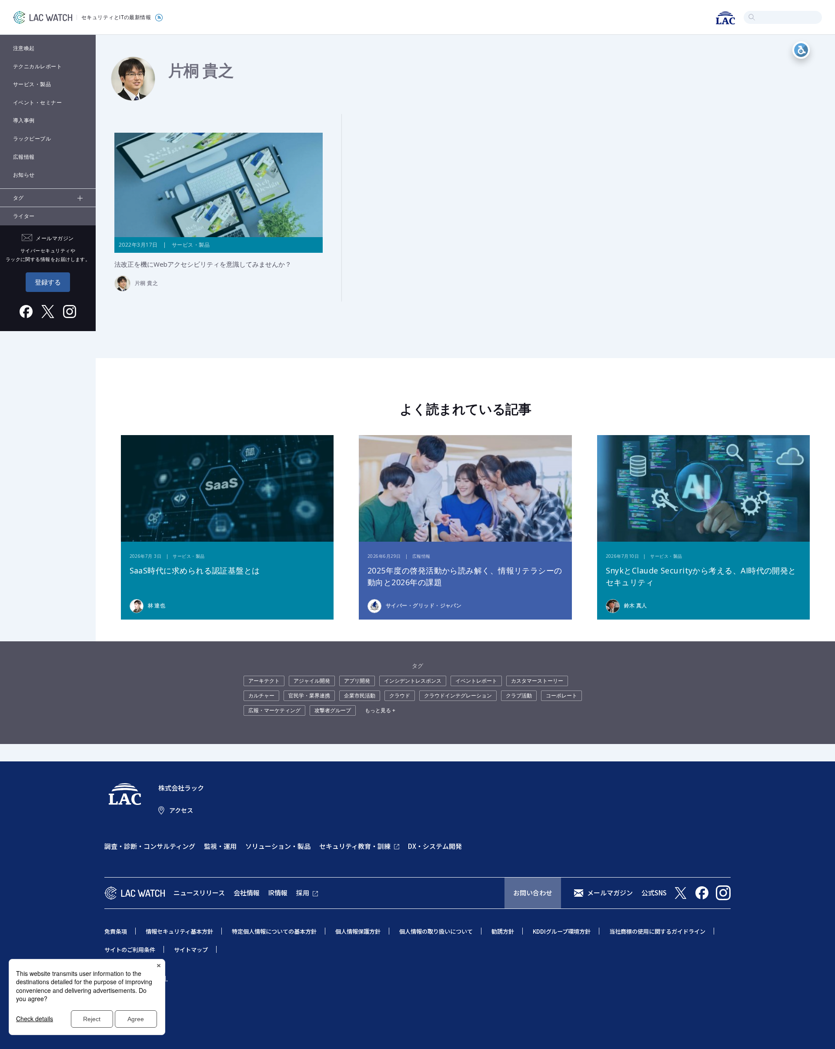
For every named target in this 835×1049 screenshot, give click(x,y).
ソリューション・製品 (278, 846)
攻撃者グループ (332, 710)
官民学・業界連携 (309, 695)
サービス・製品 (32, 84)
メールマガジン (610, 892)
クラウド (399, 695)
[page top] (818, 1031)
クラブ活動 (519, 695)
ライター (24, 216)
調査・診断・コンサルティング (149, 846)
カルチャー (261, 695)
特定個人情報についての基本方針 (274, 931)
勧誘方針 (502, 931)
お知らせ (24, 174)
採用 (302, 892)
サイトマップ (191, 949)
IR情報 (277, 892)
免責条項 (115, 931)
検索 (751, 17)
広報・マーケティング (274, 710)
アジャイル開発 (312, 680)
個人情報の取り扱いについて (436, 931)
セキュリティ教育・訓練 (355, 846)
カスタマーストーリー (537, 680)
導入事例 (24, 120)
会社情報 (247, 892)
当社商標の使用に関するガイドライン (657, 931)
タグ (18, 197)
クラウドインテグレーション (458, 695)
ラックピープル (32, 138)
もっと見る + (380, 710)
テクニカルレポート (37, 66)
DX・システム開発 (435, 846)
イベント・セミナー (37, 102)
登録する (48, 282)
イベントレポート (476, 680)
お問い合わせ (532, 892)
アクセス (181, 810)
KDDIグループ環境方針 (562, 931)
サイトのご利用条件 (129, 949)
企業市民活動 (359, 695)
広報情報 (24, 157)
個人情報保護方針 (358, 931)
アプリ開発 (357, 680)
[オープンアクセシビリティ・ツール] (801, 50)
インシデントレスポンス (412, 680)
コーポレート (561, 695)
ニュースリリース (199, 892)
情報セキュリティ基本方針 (179, 931)
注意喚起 (24, 48)
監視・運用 (220, 846)
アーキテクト (264, 680)
